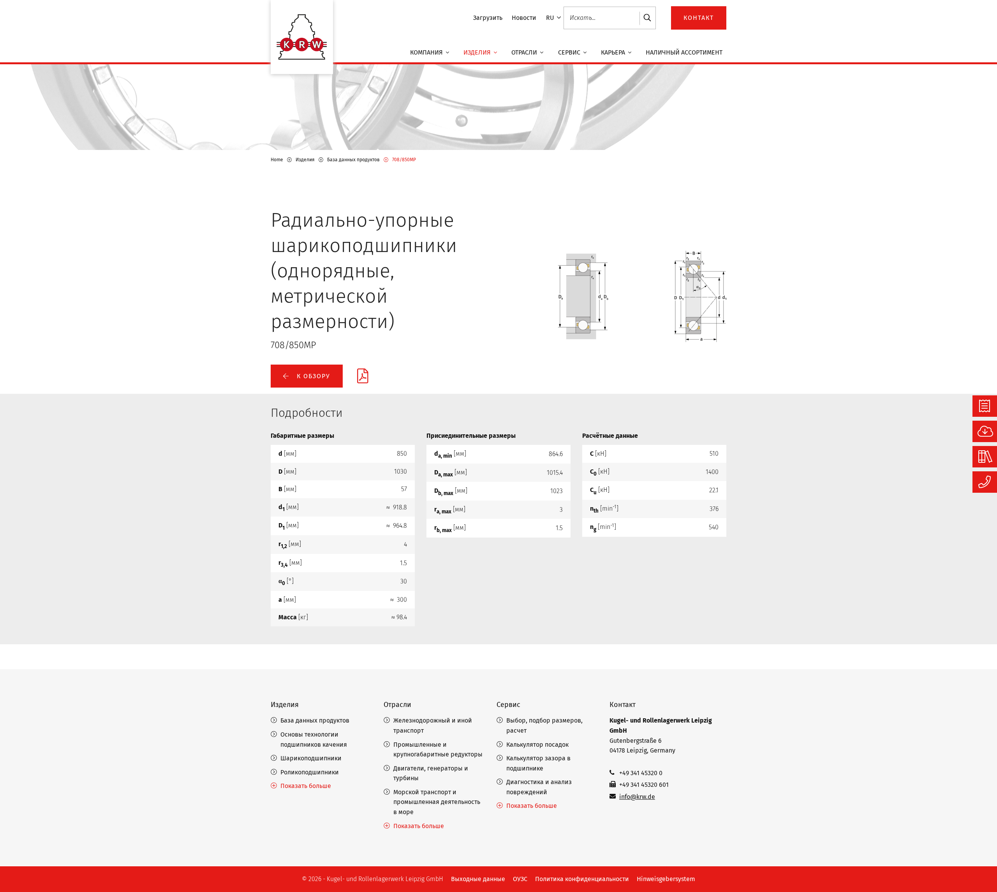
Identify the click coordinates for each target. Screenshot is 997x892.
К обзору (312, 376)
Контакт (622, 704)
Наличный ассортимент (684, 52)
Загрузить (487, 17)
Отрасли (525, 52)
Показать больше (305, 786)
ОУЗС (520, 879)
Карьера (614, 52)
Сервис (570, 52)
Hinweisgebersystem (666, 879)
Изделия (477, 52)
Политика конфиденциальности (582, 879)
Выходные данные (478, 879)
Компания (427, 52)
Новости (524, 17)
